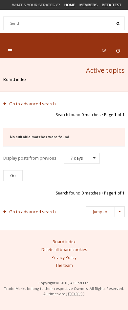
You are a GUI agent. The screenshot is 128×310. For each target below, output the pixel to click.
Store (51, 36)
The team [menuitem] (64, 265)
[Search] (117, 23)
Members (88, 5)
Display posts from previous (43, 158)
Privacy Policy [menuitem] (64, 257)
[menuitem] (118, 50)
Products (79, 36)
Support (109, 36)
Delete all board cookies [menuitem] (64, 249)
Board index (14, 79)
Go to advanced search (32, 104)
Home (69, 5)
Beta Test (111, 5)
